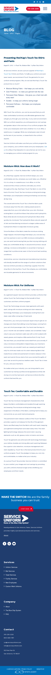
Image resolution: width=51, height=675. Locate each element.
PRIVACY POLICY (26, 669)
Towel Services (11, 575)
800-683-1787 (9, 638)
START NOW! (25, 509)
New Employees (11, 582)
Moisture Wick (26, 65)
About (8, 606)
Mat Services (10, 571)
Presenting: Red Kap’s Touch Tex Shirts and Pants (24, 59)
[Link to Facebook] (4, 543)
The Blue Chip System (13, 610)
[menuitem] (44, 8)
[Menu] (44, 8)
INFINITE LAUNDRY (30, 672)
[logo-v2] (11, 8)
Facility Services (11, 578)
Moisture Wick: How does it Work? (22, 166)
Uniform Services (11, 567)
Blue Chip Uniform (38, 65)
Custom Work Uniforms (14, 586)
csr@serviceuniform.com (12, 642)
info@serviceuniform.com (13, 646)
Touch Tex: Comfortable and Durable (23, 391)
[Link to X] (9, 543)
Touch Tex (18, 65)
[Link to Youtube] (14, 543)
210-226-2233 (33, 8)
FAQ (7, 614)
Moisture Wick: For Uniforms (19, 285)
